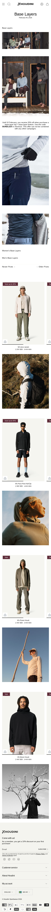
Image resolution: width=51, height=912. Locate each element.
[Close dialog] (49, 438)
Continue (38, 466)
